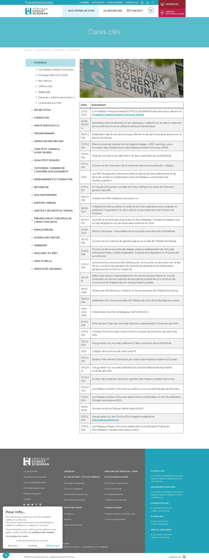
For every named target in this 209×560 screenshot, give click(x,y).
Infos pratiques (73, 507)
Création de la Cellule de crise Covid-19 (114, 351)
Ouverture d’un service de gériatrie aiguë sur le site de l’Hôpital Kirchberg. (134, 241)
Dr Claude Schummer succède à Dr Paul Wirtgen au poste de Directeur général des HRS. (133, 189)
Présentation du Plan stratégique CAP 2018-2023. (120, 312)
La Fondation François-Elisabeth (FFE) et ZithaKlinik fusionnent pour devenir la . (136, 113)
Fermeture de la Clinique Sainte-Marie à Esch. (118, 408)
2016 (83, 177)
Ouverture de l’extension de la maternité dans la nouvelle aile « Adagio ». (133, 165)
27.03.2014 (84, 113)
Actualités (98, 2)
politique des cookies (43, 532)
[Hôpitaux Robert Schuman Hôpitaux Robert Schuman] (36, 11)
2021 (83, 351)
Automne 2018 (84, 312)
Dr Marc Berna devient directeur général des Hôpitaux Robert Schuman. (133, 379)
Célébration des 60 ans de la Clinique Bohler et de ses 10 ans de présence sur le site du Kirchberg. (137, 136)
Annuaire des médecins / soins (121, 471)
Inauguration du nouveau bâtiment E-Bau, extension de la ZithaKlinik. (132, 343)
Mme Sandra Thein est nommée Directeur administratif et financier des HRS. (135, 323)
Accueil (27, 50)
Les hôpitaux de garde (40, 2)
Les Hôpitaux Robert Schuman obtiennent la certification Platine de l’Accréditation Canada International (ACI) (130, 428)
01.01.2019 (84, 333)
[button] (6, 555)
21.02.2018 (85, 266)
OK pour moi (52, 545)
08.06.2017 (84, 210)
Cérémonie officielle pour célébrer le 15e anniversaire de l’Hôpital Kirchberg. (135, 290)
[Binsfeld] (184, 556)
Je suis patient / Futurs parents (82, 477)
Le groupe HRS (43, 50)
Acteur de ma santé (73, 525)
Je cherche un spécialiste (116, 483)
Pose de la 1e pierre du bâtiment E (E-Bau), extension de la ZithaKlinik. (131, 155)
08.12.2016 (85, 198)
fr (147, 2)
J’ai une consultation (73, 489)
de (153, 2)
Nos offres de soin (81, 10)
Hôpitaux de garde (32, 493)
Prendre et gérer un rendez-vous (119, 514)
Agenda (67, 519)
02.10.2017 (85, 221)
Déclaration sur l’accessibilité (95, 547)
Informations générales (34, 488)
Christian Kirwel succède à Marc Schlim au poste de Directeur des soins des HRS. (134, 333)
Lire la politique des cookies (17, 536)
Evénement (99, 105)
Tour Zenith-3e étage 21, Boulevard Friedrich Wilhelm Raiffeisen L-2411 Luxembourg (167, 495)
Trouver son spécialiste (115, 519)
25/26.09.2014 (84, 124)
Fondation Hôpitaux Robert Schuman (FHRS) (118, 114)
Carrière (84, 2)
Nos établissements (113, 494)
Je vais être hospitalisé (74, 483)
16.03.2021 (85, 359)
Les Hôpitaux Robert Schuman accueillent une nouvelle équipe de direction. (136, 389)
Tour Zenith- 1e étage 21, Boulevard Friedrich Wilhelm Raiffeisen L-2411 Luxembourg (167, 478)
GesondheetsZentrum (105, 420)
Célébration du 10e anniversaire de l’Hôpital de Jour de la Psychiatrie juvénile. (136, 300)
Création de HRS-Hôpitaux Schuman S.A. (115, 198)
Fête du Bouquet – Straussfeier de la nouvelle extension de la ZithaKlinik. (133, 231)
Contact (27, 499)
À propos (59, 50)
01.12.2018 (84, 323)
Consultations (113, 507)
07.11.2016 (84, 166)
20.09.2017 (84, 231)
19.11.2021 (85, 369)
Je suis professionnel (116, 477)
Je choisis (32, 545)
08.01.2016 (85, 136)
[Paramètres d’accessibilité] (142, 2)
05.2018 (84, 279)
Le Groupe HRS (112, 10)
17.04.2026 (85, 428)
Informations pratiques (74, 500)
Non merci (12, 545)
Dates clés (104, 31)
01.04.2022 (85, 379)
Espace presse (115, 2)
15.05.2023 (84, 399)
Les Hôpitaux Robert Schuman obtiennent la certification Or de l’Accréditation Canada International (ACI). (136, 399)
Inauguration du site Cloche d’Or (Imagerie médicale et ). (123, 418)
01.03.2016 (85, 146)
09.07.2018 (84, 291)
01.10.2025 (84, 418)
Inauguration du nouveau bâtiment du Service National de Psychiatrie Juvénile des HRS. (132, 369)
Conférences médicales (115, 500)
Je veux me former (113, 489)
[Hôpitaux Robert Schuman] (36, 461)
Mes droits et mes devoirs (76, 494)
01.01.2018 (84, 241)
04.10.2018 (85, 300)
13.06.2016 (85, 156)
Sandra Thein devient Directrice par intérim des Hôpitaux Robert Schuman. (134, 359)
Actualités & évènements (34, 477)
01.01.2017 (84, 189)
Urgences (69, 471)
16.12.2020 (84, 343)
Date (84, 105)
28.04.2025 (84, 408)
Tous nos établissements (34, 482)
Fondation (132, 2)
